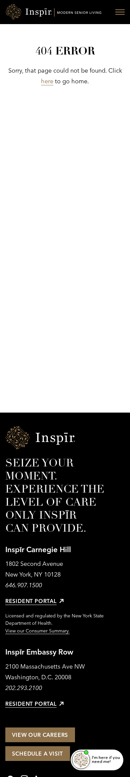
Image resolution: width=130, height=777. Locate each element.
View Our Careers (40, 734)
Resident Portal (31, 601)
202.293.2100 (23, 688)
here (47, 81)
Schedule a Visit (37, 753)
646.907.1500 (23, 585)
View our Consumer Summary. (37, 631)
